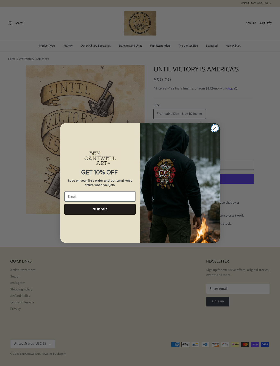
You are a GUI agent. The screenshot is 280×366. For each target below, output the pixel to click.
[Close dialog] (214, 128)
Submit (100, 209)
